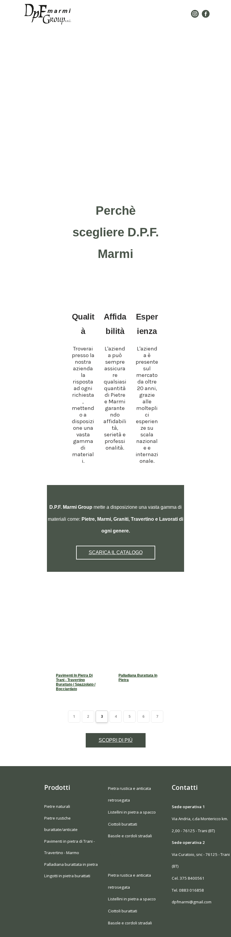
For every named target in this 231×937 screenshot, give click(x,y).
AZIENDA (150, 14)
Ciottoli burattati (122, 824)
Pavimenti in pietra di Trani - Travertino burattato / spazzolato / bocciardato (75, 682)
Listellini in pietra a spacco (132, 812)
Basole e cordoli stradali (130, 835)
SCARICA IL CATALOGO (136, 42)
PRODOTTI (135, 28)
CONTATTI (136, 56)
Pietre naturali (57, 806)
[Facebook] (205, 14)
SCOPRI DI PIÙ (116, 740)
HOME (118, 14)
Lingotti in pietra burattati (67, 875)
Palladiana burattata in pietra (138, 677)
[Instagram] (194, 14)
